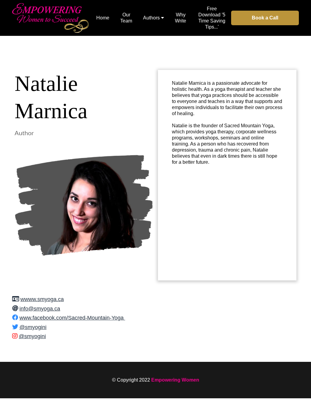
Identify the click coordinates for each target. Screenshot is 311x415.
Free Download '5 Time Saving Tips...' (211, 17)
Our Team (126, 17)
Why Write (180, 17)
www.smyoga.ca (44, 299)
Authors (151, 17)
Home (102, 17)
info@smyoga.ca (39, 309)
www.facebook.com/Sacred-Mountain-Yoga (71, 318)
